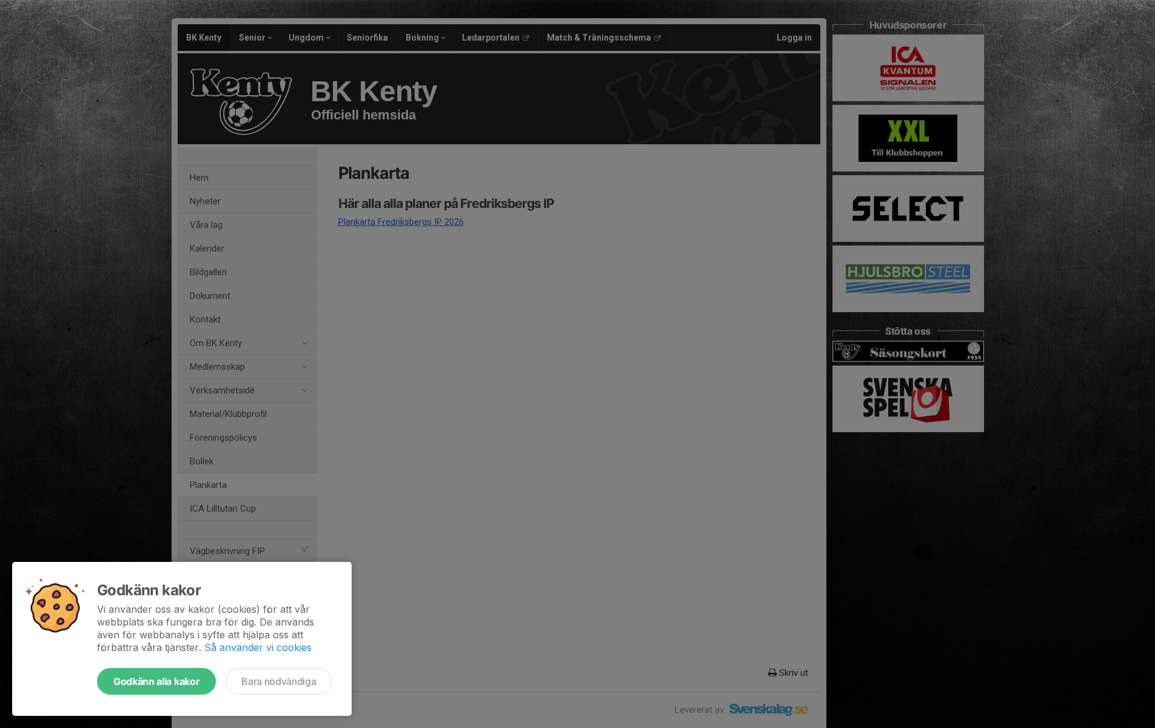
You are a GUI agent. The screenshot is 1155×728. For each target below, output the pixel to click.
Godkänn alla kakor (156, 681)
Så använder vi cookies (258, 647)
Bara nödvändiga (278, 681)
